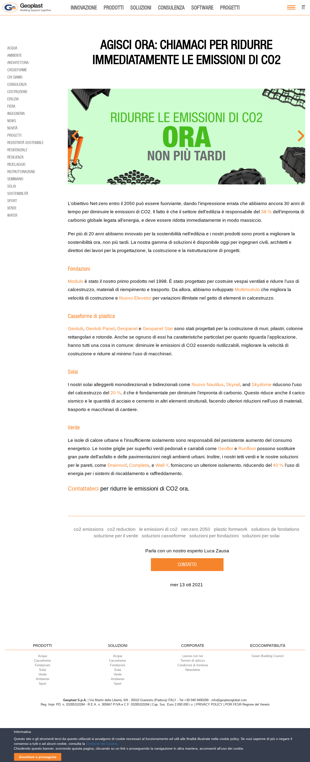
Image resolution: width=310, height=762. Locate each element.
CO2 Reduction (121, 529)
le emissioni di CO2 (158, 529)
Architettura (18, 62)
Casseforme (17, 70)
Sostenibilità (17, 193)
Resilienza (15, 157)
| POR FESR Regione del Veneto (247, 704)
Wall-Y (161, 465)
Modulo (75, 281)
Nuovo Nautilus (208, 384)
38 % (266, 211)
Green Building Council (268, 656)
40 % (278, 465)
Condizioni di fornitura (193, 665)
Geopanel (127, 328)
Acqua (12, 48)
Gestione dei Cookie (101, 744)
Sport (12, 200)
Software (202, 7)
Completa (139, 465)
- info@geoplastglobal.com (228, 700)
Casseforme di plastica (91, 316)
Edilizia (13, 99)
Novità (12, 128)
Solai (73, 372)
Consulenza (171, 7)
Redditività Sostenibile (25, 142)
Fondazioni (79, 269)
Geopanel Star (158, 328)
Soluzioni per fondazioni (214, 535)
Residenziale (17, 150)
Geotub (75, 328)
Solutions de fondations (275, 529)
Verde (74, 427)
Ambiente (14, 55)
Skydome (261, 384)
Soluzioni (140, 7)
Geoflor (225, 448)
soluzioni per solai (260, 535)
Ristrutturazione (21, 171)
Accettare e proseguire (37, 757)
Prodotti (114, 7)
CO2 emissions (89, 529)
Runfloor (247, 448)
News (11, 121)
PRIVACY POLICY (209, 704)
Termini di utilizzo (192, 660)
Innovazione (84, 7)
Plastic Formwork (231, 529)
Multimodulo (247, 289)
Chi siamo (15, 77)
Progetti (230, 7)
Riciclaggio (16, 164)
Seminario (15, 179)
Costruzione (17, 91)
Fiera (11, 106)
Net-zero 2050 (195, 529)
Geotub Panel (100, 328)
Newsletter (192, 670)
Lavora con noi (192, 656)
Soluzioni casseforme (164, 535)
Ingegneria (16, 113)
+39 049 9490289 (196, 700)
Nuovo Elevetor (135, 298)
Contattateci (83, 488)
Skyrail (233, 384)
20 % (115, 392)
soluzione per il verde (116, 535)
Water (12, 215)
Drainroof (117, 465)
